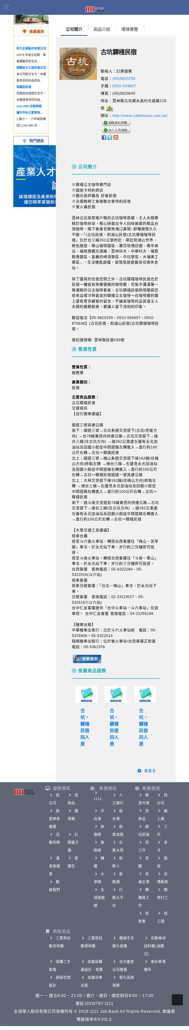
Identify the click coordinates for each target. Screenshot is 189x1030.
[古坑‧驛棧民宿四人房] (86, 694)
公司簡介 (74, 29)
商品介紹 (102, 29)
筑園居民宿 (23, 87)
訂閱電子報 (73, 842)
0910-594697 (124, 86)
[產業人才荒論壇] (44, 176)
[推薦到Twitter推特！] (110, 137)
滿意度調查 (54, 866)
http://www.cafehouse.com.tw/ (140, 115)
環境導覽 (129, 29)
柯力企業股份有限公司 (31, 48)
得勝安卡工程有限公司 (31, 68)
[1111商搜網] (94, 9)
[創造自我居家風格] (30, 17)
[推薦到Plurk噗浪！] (116, 137)
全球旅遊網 (99, 897)
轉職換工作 (143, 897)
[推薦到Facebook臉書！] (104, 137)
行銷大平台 (117, 897)
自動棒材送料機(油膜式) (155, 946)
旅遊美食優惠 (54, 819)
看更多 (150, 771)
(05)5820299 (123, 78)
